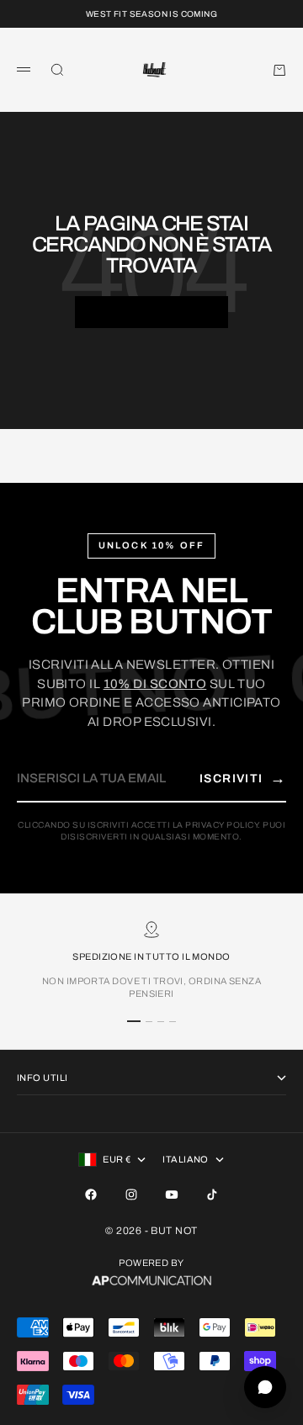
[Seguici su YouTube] (171, 1194)
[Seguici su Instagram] (131, 1194)
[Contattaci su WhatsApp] (265, 1387)
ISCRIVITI (242, 778)
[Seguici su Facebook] (91, 1194)
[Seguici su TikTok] (212, 1194)
